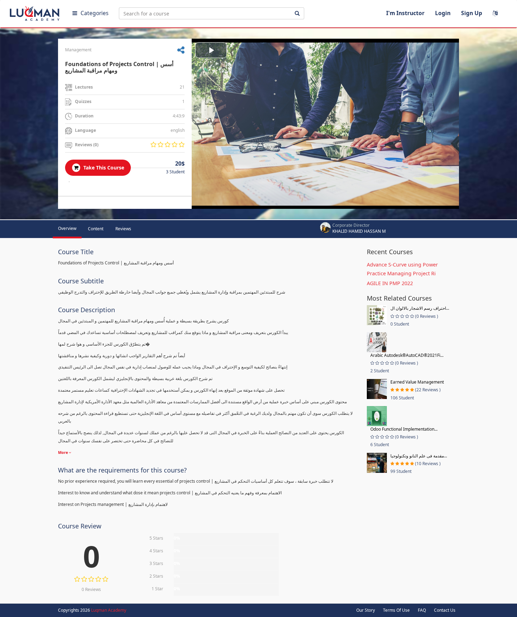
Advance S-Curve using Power (402, 264)
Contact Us (444, 610)
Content (95, 229)
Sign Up (471, 13)
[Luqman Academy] (35, 12)
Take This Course (103, 167)
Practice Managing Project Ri (401, 273)
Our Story (365, 610)
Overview (67, 228)
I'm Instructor (405, 13)
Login (443, 13)
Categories (94, 13)
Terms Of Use (396, 610)
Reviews (123, 229)
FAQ (422, 610)
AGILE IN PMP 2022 (390, 283)
